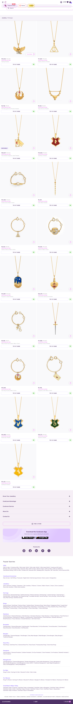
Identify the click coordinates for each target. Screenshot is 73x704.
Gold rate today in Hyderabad (25, 687)
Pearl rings (6, 608)
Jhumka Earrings (51, 594)
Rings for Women (7, 679)
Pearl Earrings (14, 596)
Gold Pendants (7, 652)
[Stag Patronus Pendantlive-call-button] (70, 111)
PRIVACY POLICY (12, 696)
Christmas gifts (15, 567)
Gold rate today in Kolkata (10, 690)
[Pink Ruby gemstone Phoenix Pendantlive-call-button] (33, 111)
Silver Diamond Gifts (64, 570)
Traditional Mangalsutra (40, 663)
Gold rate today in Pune (37, 689)
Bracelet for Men (25, 672)
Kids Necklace (25, 616)
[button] (40, 701)
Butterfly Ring (54, 606)
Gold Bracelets (7, 626)
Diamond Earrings (15, 594)
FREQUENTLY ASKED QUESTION (62, 696)
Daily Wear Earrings (8, 597)
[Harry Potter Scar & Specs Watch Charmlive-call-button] (33, 346)
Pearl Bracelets (34, 626)
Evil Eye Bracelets (43, 626)
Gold (4, 585)
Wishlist (68, 2)
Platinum (34, 585)
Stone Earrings (60, 596)
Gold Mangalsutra (7, 661)
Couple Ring (64, 605)
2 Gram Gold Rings (32, 608)
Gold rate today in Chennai (10, 687)
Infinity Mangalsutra (20, 664)
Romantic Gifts (24, 568)
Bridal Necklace (7, 618)
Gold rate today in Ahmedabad (25, 690)
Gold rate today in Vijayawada (51, 689)
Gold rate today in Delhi (9, 689)
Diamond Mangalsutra (18, 661)
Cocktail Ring (41, 606)
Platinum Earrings (34, 594)
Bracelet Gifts (32, 570)
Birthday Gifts (6, 568)
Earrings (5, 593)
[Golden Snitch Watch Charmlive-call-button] (33, 205)
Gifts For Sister (40, 568)
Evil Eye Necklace (7, 617)
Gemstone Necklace (36, 616)
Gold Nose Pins (13, 644)
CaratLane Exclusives (9, 576)
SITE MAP (6, 696)
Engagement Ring (55, 605)
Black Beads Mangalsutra (9, 663)
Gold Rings (14, 605)
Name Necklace (38, 617)
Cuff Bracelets (24, 628)
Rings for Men (6, 672)
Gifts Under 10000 (24, 567)
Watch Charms (45, 585)
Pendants (6, 650)
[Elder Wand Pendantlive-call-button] (70, 205)
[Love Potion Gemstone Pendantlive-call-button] (70, 299)
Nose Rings (6, 644)
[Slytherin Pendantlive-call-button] (70, 440)
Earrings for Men (15, 672)
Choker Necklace (54, 616)
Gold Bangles (6, 635)
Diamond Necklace (16, 616)
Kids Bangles (24, 635)
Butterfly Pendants (63, 652)
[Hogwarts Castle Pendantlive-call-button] (33, 299)
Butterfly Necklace (57, 617)
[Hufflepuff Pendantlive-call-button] (33, 487)
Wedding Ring (6, 606)
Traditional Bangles (8, 637)
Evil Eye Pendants (36, 652)
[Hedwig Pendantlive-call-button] (33, 64)
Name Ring (33, 606)
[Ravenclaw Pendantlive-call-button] (33, 440)
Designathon (53, 578)
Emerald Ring (27, 606)
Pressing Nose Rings (41, 644)
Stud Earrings (6, 596)
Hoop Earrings (60, 594)
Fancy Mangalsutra (55, 661)
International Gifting (8, 570)
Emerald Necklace (26, 618)
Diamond (9, 585)
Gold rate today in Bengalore (41, 687)
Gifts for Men (6, 567)
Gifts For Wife (17, 570)
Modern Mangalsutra (30, 661)
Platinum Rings (22, 605)
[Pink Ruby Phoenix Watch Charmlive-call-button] (33, 393)
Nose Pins (6, 643)
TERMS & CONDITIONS (21, 696)
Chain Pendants (46, 652)
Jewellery (6, 584)
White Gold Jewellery (20, 587)
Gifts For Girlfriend (57, 568)
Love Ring (47, 606)
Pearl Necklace (64, 616)
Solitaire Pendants (26, 652)
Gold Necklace (7, 616)
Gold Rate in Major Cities (10, 685)
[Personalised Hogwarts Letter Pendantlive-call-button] (33, 158)
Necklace (6, 614)
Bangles (5, 633)
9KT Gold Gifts (54, 570)
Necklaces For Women (18, 617)
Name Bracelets (7, 628)
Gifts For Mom (48, 568)
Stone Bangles (50, 635)
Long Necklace (29, 617)
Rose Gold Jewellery (8, 587)
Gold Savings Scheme (35, 578)
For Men (5, 670)
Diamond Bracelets (16, 626)
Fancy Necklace (16, 618)
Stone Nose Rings (51, 644)
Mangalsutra (7, 659)
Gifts (4, 565)
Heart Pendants (7, 653)
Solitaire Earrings (25, 594)
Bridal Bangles (42, 635)
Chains (52, 585)
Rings (5, 603)
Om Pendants (54, 652)
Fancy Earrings (52, 596)
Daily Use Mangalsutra (9, 664)
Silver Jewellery (59, 585)
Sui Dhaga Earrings (23, 596)
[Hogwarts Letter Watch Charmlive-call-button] (70, 393)
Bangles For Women (40, 679)
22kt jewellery (27, 585)
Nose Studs (32, 644)
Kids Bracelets (25, 626)
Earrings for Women (18, 679)
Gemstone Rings (39, 605)
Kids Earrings (43, 594)
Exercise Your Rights (31, 696)
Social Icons (28, 539)
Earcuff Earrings (44, 596)
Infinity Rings (62, 606)
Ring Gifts (47, 570)
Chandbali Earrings (34, 596)
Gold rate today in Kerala (23, 689)
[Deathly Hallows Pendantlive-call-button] (70, 64)
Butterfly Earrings (18, 597)
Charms (39, 585)
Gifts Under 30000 (34, 567)
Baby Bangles (58, 635)
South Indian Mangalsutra (42, 661)
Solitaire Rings (30, 605)
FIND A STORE (37, 523)
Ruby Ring (19, 606)
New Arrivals (6, 578)
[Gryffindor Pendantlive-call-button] (70, 158)
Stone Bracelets (16, 628)
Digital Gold (26, 578)
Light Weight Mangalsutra (53, 663)
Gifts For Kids (32, 568)
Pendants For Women (51, 679)
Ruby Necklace (45, 616)
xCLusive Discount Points (49, 696)
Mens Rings (47, 605)
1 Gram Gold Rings (43, 608)
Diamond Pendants (16, 652)
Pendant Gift (25, 570)
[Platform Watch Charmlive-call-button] (70, 252)
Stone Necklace (47, 617)
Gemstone (19, 585)
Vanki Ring (13, 606)
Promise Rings (13, 608)
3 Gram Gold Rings (22, 608)
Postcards (19, 578)
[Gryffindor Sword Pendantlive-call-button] (70, 346)
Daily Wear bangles (33, 635)
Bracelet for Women (29, 679)
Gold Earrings (6, 594)
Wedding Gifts (40, 570)
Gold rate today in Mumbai (57, 687)
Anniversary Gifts (15, 568)
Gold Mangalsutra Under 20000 (25, 663)
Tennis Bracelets (53, 626)
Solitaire (14, 585)
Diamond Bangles (15, 635)
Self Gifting (13, 578)
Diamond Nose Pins (23, 644)
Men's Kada (33, 672)
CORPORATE (39, 696)
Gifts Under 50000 (45, 567)
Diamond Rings (7, 605)
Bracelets (6, 624)
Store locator (45, 578)
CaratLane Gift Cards (56, 567)
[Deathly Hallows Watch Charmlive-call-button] (33, 252)
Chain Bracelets (62, 626)
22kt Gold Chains (36, 618)
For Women (6, 678)
